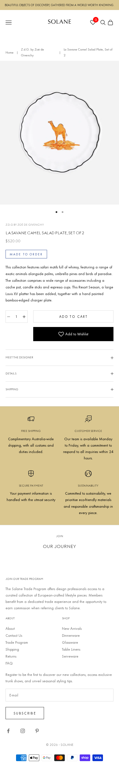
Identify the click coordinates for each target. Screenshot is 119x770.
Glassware (70, 642)
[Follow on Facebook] (8, 731)
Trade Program (17, 642)
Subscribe (25, 713)
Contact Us (14, 635)
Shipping (12, 649)
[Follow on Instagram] (22, 731)
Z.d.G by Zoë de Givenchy (25, 224)
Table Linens (71, 649)
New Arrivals (72, 628)
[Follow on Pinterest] (37, 731)
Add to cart (73, 316)
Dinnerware (71, 635)
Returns (11, 656)
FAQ (9, 663)
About (10, 628)
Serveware (70, 656)
